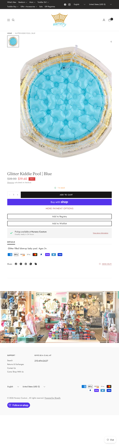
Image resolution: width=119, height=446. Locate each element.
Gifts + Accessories (28, 6)
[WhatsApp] (31, 264)
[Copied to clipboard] (36, 264)
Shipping (10, 182)
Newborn (21, 2)
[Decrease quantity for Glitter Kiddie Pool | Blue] (9, 195)
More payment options (59, 208)
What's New (11, 2)
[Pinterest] (26, 264)
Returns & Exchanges (15, 364)
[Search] (13, 20)
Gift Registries (50, 6)
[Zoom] (111, 41)
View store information (100, 233)
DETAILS (11, 242)
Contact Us (11, 368)
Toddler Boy (11, 6)
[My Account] (104, 20)
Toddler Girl (42, 2)
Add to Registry (59, 216)
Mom (31, 2)
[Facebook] (65, 4)
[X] (21, 264)
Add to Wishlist (59, 223)
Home (9, 33)
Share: (10, 264)
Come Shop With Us (15, 371)
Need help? (107, 264)
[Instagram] (69, 4)
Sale (41, 6)
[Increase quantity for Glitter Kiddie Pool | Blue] (17, 195)
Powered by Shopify (53, 398)
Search (10, 360)
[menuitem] (11, 2)
